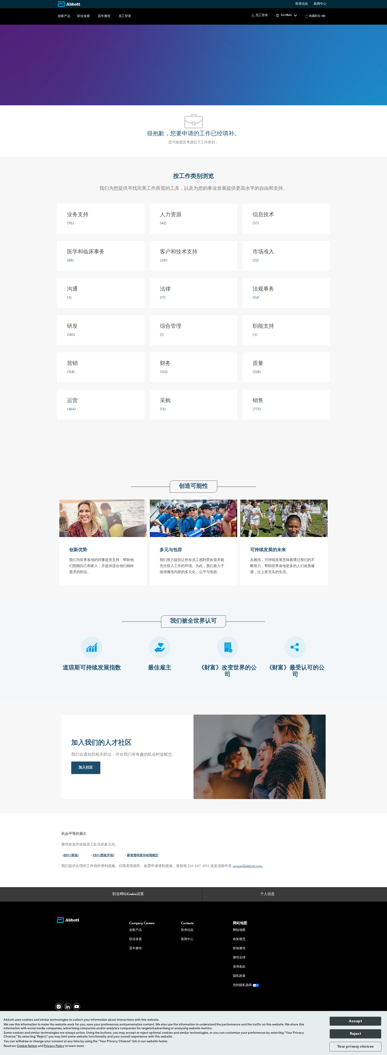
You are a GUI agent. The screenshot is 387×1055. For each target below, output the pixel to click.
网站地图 (239, 930)
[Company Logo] (69, 4)
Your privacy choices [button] (355, 1046)
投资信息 (301, 4)
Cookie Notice (27, 1046)
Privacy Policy (54, 1046)
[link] (85, 768)
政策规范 (239, 939)
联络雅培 (239, 948)
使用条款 (239, 967)
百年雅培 (104, 16)
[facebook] (58, 1006)
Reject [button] (355, 1034)
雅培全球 (239, 957)
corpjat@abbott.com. (248, 866)
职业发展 (83, 16)
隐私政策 (239, 976)
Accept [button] (355, 1021)
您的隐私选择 (242, 985)
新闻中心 (320, 4)
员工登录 (124, 16)
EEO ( (67, 855)
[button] (259, 15)
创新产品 (64, 16)
